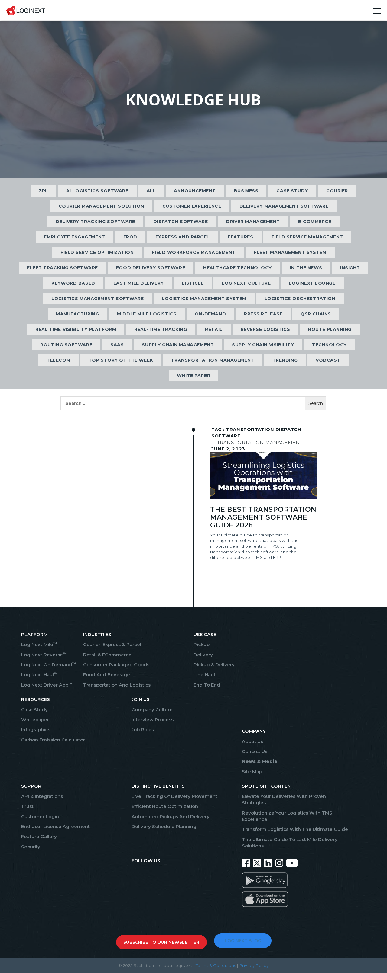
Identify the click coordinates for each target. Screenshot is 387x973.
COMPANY (254, 731)
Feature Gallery (39, 836)
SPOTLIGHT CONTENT (268, 786)
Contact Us (254, 751)
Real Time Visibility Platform (75, 329)
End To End (207, 685)
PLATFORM (34, 634)
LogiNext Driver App (46, 685)
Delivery (203, 655)
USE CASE (205, 634)
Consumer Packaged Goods (116, 664)
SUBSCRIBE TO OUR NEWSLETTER (161, 942)
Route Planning (330, 329)
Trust (27, 806)
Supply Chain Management (178, 344)
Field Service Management (307, 237)
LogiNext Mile (39, 644)
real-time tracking (160, 329)
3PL (43, 191)
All (151, 191)
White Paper (193, 375)
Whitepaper (35, 719)
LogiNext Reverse (44, 655)
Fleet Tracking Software (62, 267)
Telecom (58, 360)
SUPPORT (33, 786)
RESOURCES (35, 699)
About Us (252, 741)
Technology (329, 344)
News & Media (259, 761)
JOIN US (141, 699)
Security (30, 847)
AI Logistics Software (97, 191)
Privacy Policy (254, 965)
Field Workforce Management (194, 252)
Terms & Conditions (216, 965)
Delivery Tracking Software (95, 221)
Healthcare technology (237, 267)
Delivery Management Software (284, 206)
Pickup (202, 644)
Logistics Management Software (97, 298)
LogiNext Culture (246, 283)
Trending (285, 360)
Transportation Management (212, 360)
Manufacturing (77, 314)
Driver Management (253, 221)
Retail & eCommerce (107, 655)
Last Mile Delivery (138, 283)
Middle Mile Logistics (147, 314)
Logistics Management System (204, 298)
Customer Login (40, 816)
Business (246, 191)
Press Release (263, 314)
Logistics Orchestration (300, 298)
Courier (337, 191)
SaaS (117, 344)
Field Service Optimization (97, 252)
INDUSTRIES (97, 634)
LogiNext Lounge (312, 283)
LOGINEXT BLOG (243, 940)
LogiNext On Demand (48, 664)
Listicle (192, 283)
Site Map (252, 771)
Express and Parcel (182, 237)
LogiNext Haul (39, 674)
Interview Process (153, 719)
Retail (213, 329)
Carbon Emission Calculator (53, 740)
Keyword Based (73, 283)
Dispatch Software (180, 221)
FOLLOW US (146, 860)
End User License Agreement (55, 826)
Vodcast (328, 360)
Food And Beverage (106, 674)
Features (240, 237)
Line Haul (204, 674)
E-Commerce (314, 221)
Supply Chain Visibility (263, 344)
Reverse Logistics (265, 329)
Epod (130, 237)
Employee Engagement (74, 237)
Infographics (35, 729)
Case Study (292, 191)
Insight (350, 267)
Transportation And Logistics (117, 685)
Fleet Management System (290, 252)
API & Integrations (42, 796)
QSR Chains (316, 314)
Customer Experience (191, 206)
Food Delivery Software (150, 267)
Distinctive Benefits (158, 786)
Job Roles (143, 729)
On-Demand (210, 314)
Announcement (195, 191)
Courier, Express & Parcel (112, 644)
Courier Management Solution (101, 206)
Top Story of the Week (121, 360)
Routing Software (66, 344)
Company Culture (152, 709)
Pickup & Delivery (214, 664)
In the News (306, 267)
